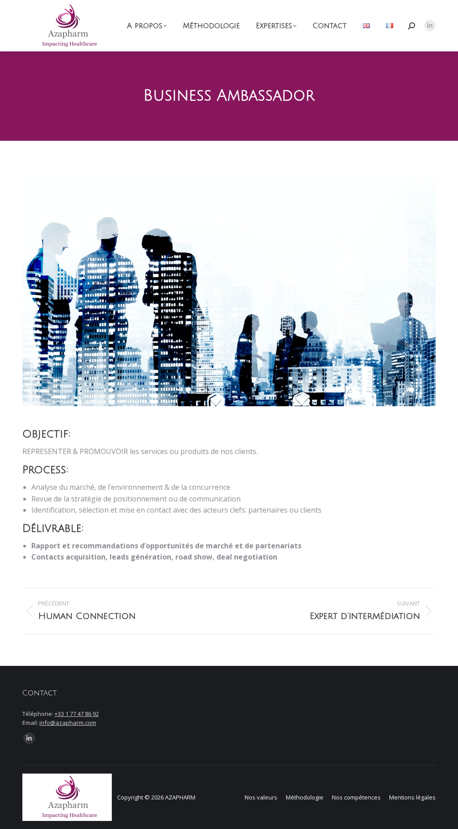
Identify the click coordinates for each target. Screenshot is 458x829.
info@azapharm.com (67, 723)
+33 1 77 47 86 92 (77, 714)
